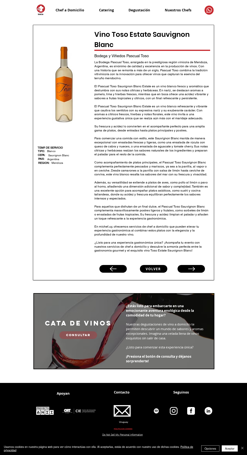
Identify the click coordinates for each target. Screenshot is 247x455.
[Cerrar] (242, 448)
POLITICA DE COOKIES (123, 428)
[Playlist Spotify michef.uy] (156, 411)
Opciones (210, 448)
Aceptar (229, 448)
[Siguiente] (191, 269)
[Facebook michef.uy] (191, 411)
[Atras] (113, 269)
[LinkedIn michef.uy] (208, 411)
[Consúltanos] (209, 10)
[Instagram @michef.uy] (174, 411)
